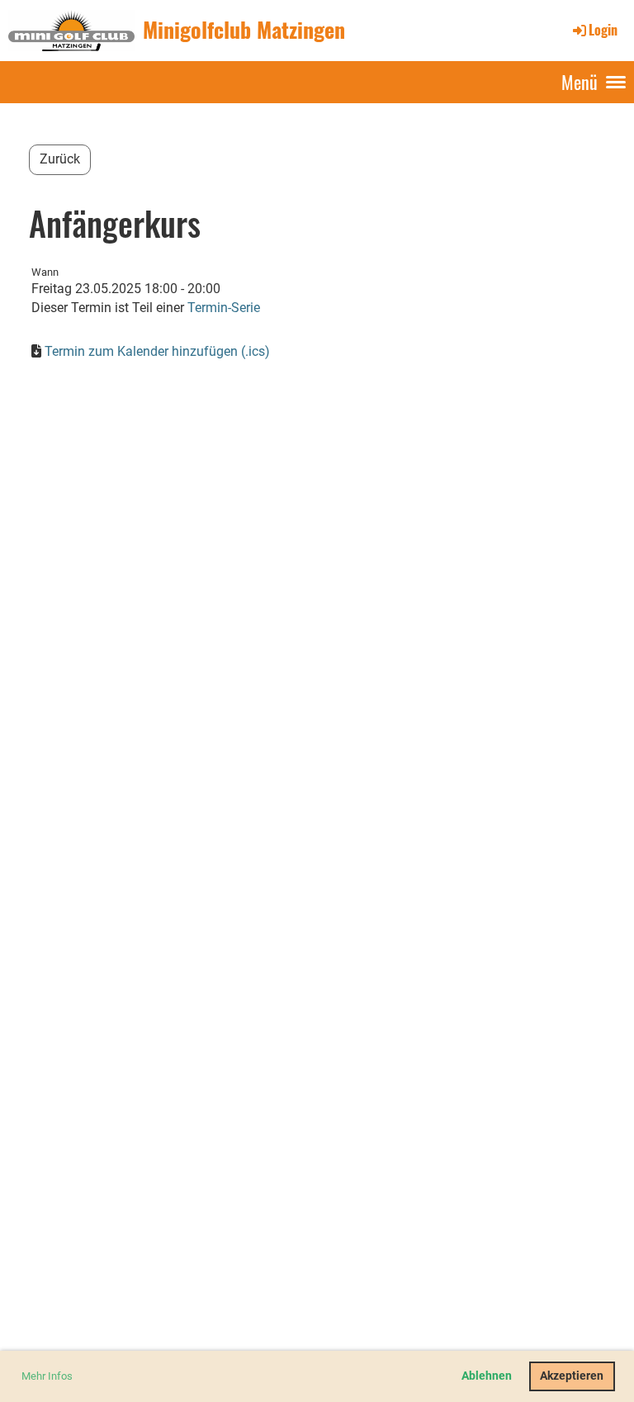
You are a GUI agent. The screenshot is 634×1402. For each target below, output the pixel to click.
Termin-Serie (223, 307)
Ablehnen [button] (486, 1376)
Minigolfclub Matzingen (244, 30)
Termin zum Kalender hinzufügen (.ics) (157, 351)
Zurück (60, 159)
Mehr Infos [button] (47, 1376)
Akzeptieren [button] (571, 1376)
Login (603, 30)
